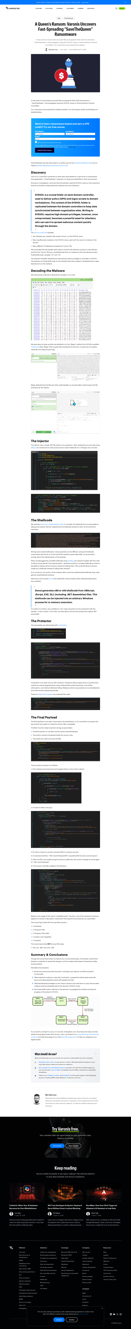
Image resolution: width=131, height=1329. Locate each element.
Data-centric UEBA (25, 1269)
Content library (108, 1267)
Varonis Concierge (25, 1302)
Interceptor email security (27, 1290)
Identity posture (24, 1284)
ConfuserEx (62, 625)
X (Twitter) (66, 1075)
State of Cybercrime (109, 1258)
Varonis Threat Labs (109, 1279)
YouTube (56, 1075)
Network (63, 1267)
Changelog (22, 1308)
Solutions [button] (49, 8)
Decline (71, 1320)
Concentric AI (86, 1296)
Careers (84, 1255)
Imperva (85, 1305)
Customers (70, 8)
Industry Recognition (89, 1267)
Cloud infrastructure (67, 1261)
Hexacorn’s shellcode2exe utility (52, 524)
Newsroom (85, 1264)
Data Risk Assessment (69, 1037)
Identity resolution (25, 1281)
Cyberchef (35, 347)
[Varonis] (12, 8)
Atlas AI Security (24, 1278)
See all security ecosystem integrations (69, 1274)
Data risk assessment (47, 1264)
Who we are (86, 1252)
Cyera (84, 1299)
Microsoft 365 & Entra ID (69, 1252)
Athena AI (22, 1305)
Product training (108, 1276)
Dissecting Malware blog (83, 163)
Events (105, 1264)
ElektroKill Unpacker (45, 694)
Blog (59, 18)
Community (107, 1273)
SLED (41, 1285)
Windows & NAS (66, 1255)
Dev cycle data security (47, 1273)
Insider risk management (48, 1252)
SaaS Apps (64, 1258)
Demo (122, 8)
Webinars (106, 1261)
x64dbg (70, 561)
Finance (42, 1276)
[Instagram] (121, 1314)
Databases (64, 1264)
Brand (84, 1273)
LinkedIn (50, 1075)
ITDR (20, 1287)
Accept (59, 1320)
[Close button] (125, 2)
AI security (43, 1261)
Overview (22, 1252)
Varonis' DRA (55, 1070)
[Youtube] (114, 1314)
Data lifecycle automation (48, 1270)
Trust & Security (87, 1261)
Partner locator (87, 1279)
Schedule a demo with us (47, 1062)
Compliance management (48, 1258)
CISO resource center (110, 1270)
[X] (117, 1314)
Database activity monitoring (24, 1265)
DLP (20, 1275)
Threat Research (68, 18)
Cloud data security (46, 1267)
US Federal (43, 1288)
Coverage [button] (59, 8)
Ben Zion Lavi (53, 49)
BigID (84, 1293)
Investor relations (88, 1258)
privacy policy (83, 1314)
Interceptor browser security (28, 1293)
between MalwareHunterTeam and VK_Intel (52, 165)
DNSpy (33, 447)
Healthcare (43, 1279)
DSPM (21, 1260)
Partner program (87, 1276)
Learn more (85, 2)
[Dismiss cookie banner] (102, 1309)
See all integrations (67, 1270)
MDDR (21, 1299)
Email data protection (26, 1296)
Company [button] (81, 8)
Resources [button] (90, 8)
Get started (57, 1146)
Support (106, 1255)
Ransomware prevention (48, 1255)
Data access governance (27, 1272)
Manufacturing (44, 1282)
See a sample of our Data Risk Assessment (52, 1067)
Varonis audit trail (40, 232)
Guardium (85, 1302)
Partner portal (86, 1282)
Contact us (85, 1270)
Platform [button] (39, 8)
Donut (50, 578)
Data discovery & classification (24, 1256)
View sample (73, 1146)
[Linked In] (111, 1314)
